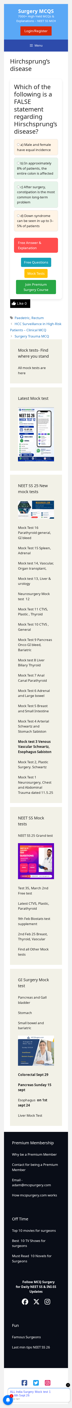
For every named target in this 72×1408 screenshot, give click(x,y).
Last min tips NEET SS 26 (31, 1347)
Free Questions (36, 262)
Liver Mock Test (30, 1115)
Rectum (37, 317)
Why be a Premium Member (34, 1154)
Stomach (25, 1012)
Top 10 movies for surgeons (34, 1230)
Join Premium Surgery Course (36, 287)
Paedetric (22, 317)
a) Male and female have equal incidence (34, 147)
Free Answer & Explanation (29, 245)
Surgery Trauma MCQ (32, 336)
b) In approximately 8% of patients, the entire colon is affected (35, 168)
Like (22, 303)
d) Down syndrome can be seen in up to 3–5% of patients (35, 220)
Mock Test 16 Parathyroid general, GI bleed (34, 532)
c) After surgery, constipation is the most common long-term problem (36, 195)
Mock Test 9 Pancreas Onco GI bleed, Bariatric (35, 644)
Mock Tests (36, 273)
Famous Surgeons (26, 1337)
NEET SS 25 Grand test (36, 835)
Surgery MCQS (36, 11)
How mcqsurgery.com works (34, 1195)
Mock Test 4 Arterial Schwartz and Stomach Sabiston (33, 726)
